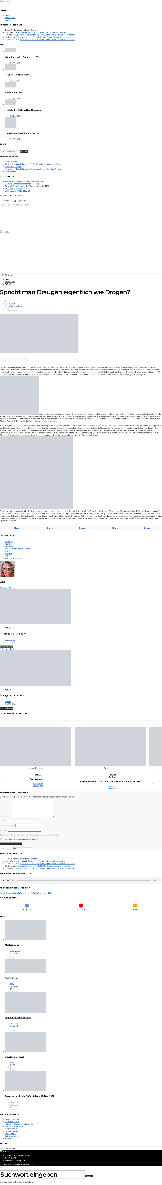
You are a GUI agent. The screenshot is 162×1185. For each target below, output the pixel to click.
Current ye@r (6, 848)
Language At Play (14, 1126)
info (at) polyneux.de (17, 200)
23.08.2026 (38, 786)
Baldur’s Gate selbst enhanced (18, 183)
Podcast (112, 777)
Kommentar (6, 816)
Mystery (9, 551)
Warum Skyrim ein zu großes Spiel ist (21, 181)
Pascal (8, 701)
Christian (9, 37)
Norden (8, 553)
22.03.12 (14, 1065)
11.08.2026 (113, 788)
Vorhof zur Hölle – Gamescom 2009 (22, 57)
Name (3, 820)
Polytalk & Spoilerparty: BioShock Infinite (23, 186)
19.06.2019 (10, 303)
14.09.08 (14, 986)
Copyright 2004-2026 (15, 1160)
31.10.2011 (15, 98)
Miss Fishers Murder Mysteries (18, 548)
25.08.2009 (15, 63)
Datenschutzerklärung (25, 839)
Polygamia (10, 1134)
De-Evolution (11, 978)
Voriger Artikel (7, 587)
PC (6, 556)
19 (11, 989)
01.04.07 (14, 953)
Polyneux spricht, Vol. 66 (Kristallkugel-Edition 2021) (29, 1096)
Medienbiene (11, 1129)
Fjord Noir (9, 546)
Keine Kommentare (13, 306)
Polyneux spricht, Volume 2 (18, 75)
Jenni (7, 301)
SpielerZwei (10, 640)
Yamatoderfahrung (13, 166)
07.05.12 (14, 1026)
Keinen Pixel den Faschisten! (19, 1124)
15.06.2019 (10, 642)
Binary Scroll (12, 1119)
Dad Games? (10, 171)
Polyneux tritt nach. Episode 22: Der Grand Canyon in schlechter (38, 32)
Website (3, 830)
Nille (12, 984)
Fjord (7, 544)
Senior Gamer (12, 1136)
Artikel (8, 283)
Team (7, 20)
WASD (8, 1138)
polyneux (113, 786)
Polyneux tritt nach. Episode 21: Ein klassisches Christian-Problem (33, 169)
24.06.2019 (10, 704)
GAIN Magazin (12, 1122)
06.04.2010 (15, 80)
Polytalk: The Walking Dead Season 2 (23, 110)
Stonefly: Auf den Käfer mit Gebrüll (22, 133)
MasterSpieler (12, 945)
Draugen (9, 541)
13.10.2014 (15, 116)
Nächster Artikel (8, 649)
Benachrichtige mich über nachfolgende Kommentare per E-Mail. (31, 835)
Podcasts (10, 18)
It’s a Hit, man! (31, 30)
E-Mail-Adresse (7, 825)
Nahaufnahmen (12, 1131)
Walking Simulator (13, 558)
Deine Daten (11, 1158)
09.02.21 (14, 1104)
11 (11, 1028)
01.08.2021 (15, 139)
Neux (7, 15)
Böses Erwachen (13, 92)
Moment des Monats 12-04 (18, 1017)
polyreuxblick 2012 (13, 191)
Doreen (13, 1062)
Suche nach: (5, 149)
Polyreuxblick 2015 (13, 188)
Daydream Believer (14, 1057)
